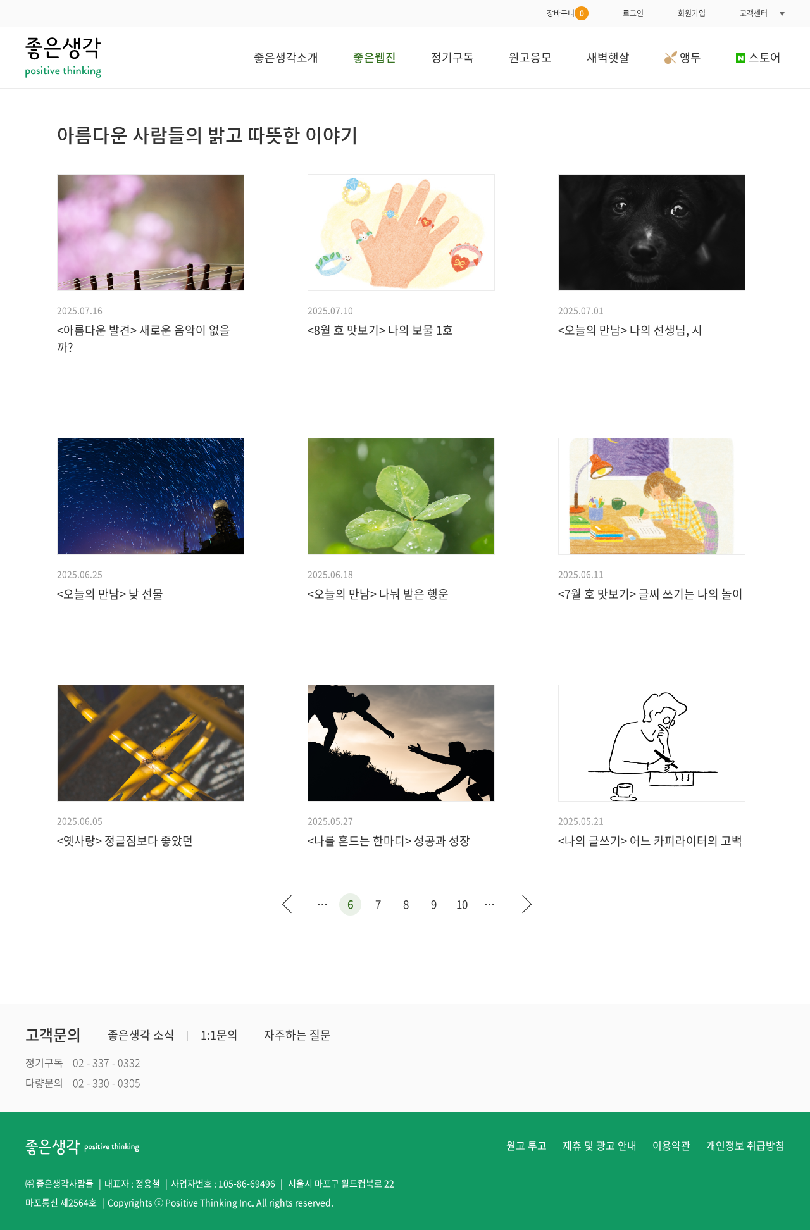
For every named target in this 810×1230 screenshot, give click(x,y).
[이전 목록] (286, 906)
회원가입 (692, 13)
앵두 (689, 57)
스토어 (765, 57)
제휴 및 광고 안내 (600, 1145)
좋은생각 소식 (141, 1034)
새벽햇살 (608, 57)
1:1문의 (219, 1034)
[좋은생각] (63, 57)
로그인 (633, 13)
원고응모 (530, 57)
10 (462, 904)
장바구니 (565, 13)
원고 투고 (526, 1145)
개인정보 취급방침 (745, 1145)
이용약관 (671, 1145)
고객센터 (754, 13)
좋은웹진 (374, 57)
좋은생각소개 (286, 57)
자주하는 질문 (297, 1034)
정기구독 (452, 57)
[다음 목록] (523, 906)
